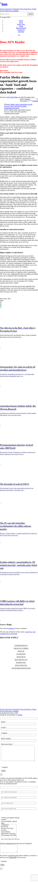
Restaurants (21, 665)
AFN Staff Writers (12, 97)
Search (31, 14)
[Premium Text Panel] (8, 828)
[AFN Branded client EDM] (8, 835)
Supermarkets (21, 645)
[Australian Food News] (3, 4)
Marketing (21, 662)
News (21, 22)
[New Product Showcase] (8, 834)
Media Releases (21, 28)
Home (21, 21)
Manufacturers (21, 648)
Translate (35, 101)
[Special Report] (8, 832)
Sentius (20, 715)
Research (21, 657)
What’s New (21, 24)
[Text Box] (8, 830)
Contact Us (21, 30)
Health (21, 651)
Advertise (21, 32)
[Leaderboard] (8, 825)
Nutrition (21, 654)
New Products (21, 660)
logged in (11, 628)
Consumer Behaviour (21, 668)
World (21, 26)
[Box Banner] (8, 827)
